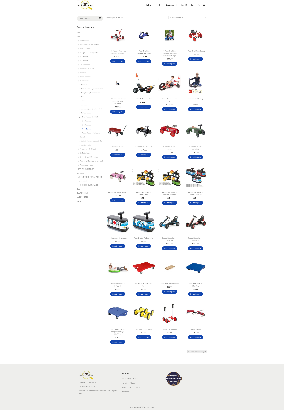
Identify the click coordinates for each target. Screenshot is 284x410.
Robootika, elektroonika (89, 157)
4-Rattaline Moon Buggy (195, 51)
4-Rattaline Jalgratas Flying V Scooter (117, 52)
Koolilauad (84, 57)
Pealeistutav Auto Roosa (117, 192)
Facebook (126, 391)
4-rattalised (86, 129)
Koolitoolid (84, 61)
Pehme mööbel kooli (88, 149)
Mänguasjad (82, 181)
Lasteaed (80, 173)
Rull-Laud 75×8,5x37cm (170, 284)
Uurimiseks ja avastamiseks (91, 141)
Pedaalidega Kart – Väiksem (195, 239)
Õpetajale (83, 73)
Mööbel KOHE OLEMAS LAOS (87, 185)
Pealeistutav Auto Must (144, 147)
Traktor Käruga (195, 329)
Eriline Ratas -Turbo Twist (169, 100)
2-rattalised (86, 121)
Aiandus (84, 85)
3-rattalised (86, 125)
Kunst (83, 97)
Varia (79, 201)
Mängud (84, 105)
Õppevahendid (85, 77)
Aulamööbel (84, 41)
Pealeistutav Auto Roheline (195, 148)
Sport (79, 189)
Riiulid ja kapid (85, 153)
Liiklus (83, 101)
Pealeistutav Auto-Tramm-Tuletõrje (195, 193)
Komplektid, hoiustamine (90, 93)
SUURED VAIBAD (83, 193)
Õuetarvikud (84, 81)
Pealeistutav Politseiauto (143, 238)
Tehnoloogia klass (87, 165)
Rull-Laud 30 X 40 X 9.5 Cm (143, 285)
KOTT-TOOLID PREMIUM (86, 169)
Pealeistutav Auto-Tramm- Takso (143, 193)
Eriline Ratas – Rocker (144, 99)
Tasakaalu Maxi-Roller (143, 329)
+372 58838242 (135, 387)
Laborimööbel (85, 65)
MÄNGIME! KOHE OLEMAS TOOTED (89, 177)
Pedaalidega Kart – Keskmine (169, 239)
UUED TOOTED (82, 197)
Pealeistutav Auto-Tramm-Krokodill (169, 193)
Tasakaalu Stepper (169, 329)
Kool (78, 37)
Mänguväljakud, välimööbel (91, 109)
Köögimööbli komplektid (89, 53)
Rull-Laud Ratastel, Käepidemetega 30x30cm (118, 331)
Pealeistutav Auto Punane (169, 148)
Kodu (79, 33)
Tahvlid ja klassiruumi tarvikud (91, 161)
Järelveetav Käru (117, 147)
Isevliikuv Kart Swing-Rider (196, 100)
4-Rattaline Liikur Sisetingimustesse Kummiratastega (170, 53)
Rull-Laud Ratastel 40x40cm (195, 285)
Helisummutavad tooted (89, 45)
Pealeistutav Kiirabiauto (118, 238)
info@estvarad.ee (134, 379)
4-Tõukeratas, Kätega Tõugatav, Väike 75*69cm (117, 101)
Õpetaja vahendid (87, 69)
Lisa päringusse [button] (117, 61)
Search (100, 18)
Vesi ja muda (86, 145)
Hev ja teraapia (85, 49)
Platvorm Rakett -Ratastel (118, 285)
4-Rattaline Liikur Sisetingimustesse (144, 52)
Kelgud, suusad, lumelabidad (92, 89)
